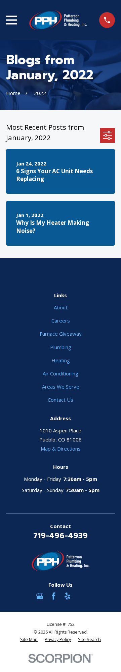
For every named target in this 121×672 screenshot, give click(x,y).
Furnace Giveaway (61, 333)
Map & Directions (61, 448)
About (61, 307)
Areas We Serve (60, 386)
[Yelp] (67, 596)
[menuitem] (29, 640)
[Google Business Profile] (39, 596)
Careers (60, 320)
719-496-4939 (60, 535)
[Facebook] (53, 596)
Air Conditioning (60, 373)
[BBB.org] (81, 596)
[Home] (58, 20)
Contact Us (60, 399)
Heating (60, 360)
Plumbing (60, 347)
